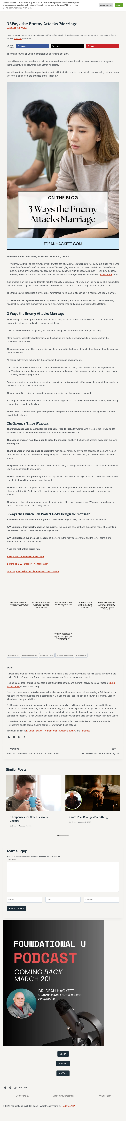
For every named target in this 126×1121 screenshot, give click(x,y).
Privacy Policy (104, 1096)
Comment (12, 859)
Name (11, 900)
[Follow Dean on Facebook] (9, 737)
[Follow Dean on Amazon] (24, 737)
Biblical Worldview (29, 655)
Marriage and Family (17, 28)
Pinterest (85, 731)
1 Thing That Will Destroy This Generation (27, 564)
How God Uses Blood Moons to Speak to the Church (33, 751)
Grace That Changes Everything (88, 817)
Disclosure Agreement (63, 1096)
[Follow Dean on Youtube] (14, 737)
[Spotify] (10, 1087)
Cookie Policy (22, 1096)
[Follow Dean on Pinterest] (19, 737)
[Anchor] (15, 1087)
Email (50, 900)
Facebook (63, 731)
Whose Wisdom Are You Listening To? (100, 751)
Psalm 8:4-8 (106, 274)
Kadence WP (68, 1106)
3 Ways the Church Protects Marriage (25, 556)
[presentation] (33, 793)
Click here (18, 39)
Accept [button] (118, 5)
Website (89, 900)
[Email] (25, 1087)
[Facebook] (5, 1087)
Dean (14, 826)
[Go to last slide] (10, 804)
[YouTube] (20, 1087)
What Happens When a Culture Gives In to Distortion (33, 571)
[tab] (58, 835)
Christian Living (46, 655)
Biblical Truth (13, 655)
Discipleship (81, 655)
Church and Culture (65, 655)
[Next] (116, 804)
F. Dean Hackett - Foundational (41, 731)
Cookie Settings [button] (106, 5)
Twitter (72, 731)
